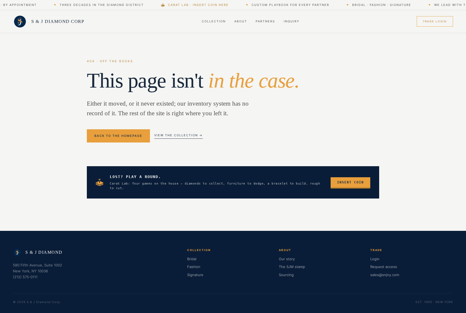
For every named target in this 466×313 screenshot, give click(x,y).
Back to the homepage (118, 136)
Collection (214, 21)
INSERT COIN (350, 182)
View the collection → (178, 135)
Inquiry (291, 21)
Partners (265, 21)
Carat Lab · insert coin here (197, 5)
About (240, 21)
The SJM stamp (292, 267)
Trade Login (435, 21)
